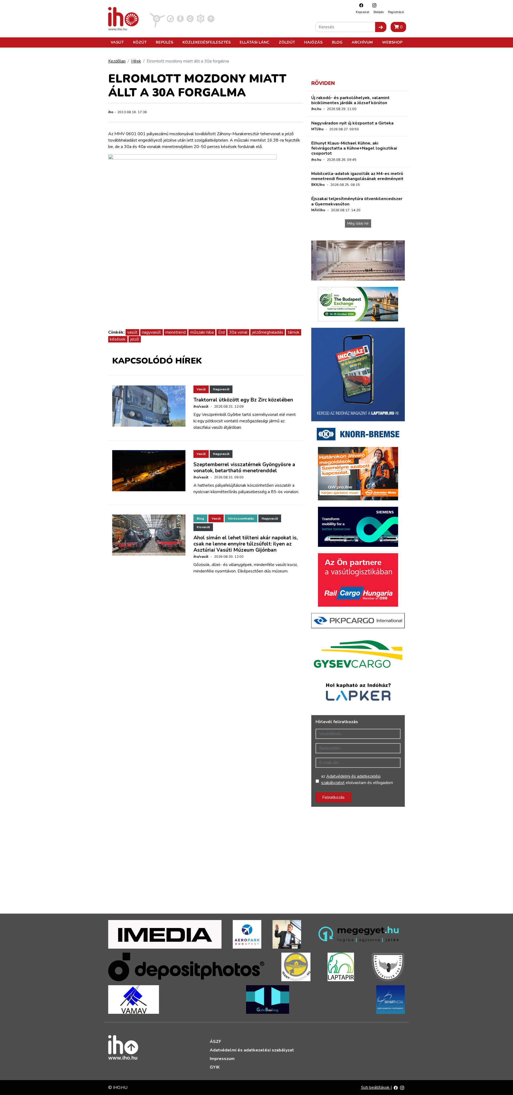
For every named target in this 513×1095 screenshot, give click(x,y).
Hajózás (313, 42)
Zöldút (287, 42)
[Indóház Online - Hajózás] (200, 18)
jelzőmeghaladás (267, 332)
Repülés (164, 42)
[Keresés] (380, 27)
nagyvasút (151, 332)
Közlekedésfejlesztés (206, 42)
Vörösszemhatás (241, 518)
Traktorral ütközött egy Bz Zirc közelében (243, 399)
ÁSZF (215, 1042)
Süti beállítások (376, 1087)
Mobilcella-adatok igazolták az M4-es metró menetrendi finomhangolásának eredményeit (357, 176)
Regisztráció (396, 12)
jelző (134, 339)
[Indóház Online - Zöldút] (190, 18)
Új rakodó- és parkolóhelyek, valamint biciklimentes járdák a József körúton (350, 100)
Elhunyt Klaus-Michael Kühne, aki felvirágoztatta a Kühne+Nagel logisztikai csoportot (354, 148)
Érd (221, 332)
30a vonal (238, 332)
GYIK (215, 1067)
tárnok (294, 332)
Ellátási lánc (254, 42)
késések (118, 339)
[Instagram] (373, 5)
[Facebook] (360, 5)
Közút (140, 42)
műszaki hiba (202, 332)
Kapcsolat (362, 12)
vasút (132, 332)
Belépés (379, 12)
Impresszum (222, 1059)
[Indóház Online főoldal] (211, 18)
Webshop (392, 42)
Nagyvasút (221, 389)
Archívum (362, 42)
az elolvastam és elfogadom (357, 779)
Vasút (117, 42)
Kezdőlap (117, 61)
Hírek (136, 61)
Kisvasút (203, 527)
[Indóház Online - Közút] (170, 18)
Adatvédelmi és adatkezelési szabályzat (252, 1050)
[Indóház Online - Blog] (180, 18)
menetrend (175, 332)
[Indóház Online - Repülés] (157, 18)
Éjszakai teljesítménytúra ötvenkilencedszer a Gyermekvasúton (356, 201)
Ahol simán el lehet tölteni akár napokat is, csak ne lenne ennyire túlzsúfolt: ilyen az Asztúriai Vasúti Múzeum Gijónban (245, 544)
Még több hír (358, 223)
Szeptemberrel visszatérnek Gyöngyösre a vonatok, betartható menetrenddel (244, 467)
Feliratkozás (333, 797)
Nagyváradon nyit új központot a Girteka (352, 123)
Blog (337, 42)
